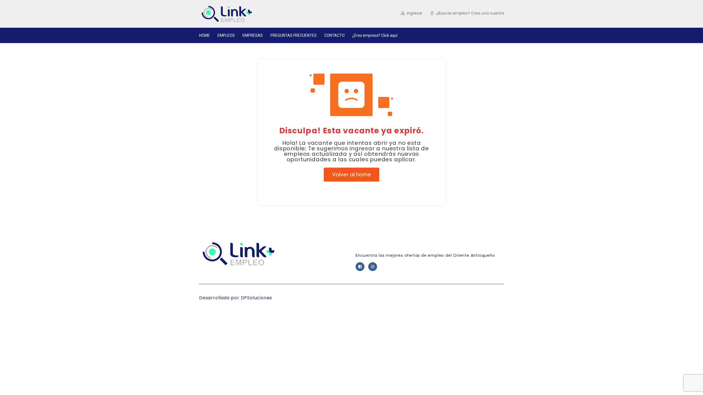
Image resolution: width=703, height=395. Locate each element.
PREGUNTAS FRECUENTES (293, 35)
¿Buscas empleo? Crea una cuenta (470, 13)
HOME (204, 35)
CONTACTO (334, 35)
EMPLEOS (226, 35)
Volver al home (351, 174)
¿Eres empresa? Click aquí (374, 35)
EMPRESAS (252, 35)
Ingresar (414, 13)
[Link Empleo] (252, 14)
